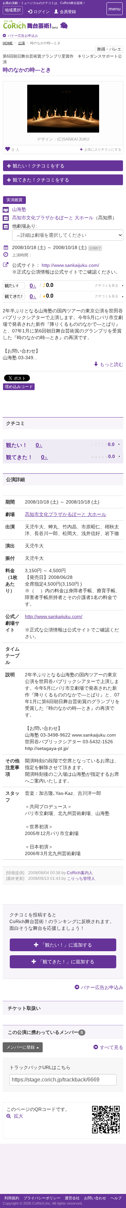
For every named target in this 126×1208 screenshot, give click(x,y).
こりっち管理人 (81, 878)
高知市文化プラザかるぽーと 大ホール (52, 217)
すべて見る (111, 1047)
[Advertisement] (63, 1170)
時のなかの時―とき (27, 70)
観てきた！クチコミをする (41, 179)
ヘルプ (116, 1198)
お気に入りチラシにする (102, 149)
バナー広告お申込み (23, 35)
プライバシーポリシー (42, 1198)
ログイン (42, 11)
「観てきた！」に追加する (66, 961)
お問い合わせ (95, 1198)
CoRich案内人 (80, 873)
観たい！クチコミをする (39, 165)
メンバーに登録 (20, 1047)
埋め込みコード (19, 386)
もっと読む (111, 364)
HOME (8, 43)
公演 (21, 43)
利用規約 (11, 1198)
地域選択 (12, 10)
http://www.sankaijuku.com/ (70, 265)
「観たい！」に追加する (66, 945)
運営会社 (72, 1198)
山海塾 (19, 209)
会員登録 (68, 11)
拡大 (18, 1116)
